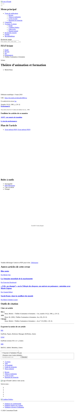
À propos (14, 24)
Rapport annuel (13, 31)
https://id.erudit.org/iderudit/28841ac (16, 98)
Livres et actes (13, 19)
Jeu (6, 53)
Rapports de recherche (15, 20)
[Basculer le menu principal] (1, 5)
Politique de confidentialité (13, 404)
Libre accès (12, 29)
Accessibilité (8, 365)
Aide (6, 363)
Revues (11, 15)
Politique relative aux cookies (14, 405)
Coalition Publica (14, 27)
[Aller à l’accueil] (6, 1)
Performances (9, 55)
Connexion (8, 22)
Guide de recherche (11, 367)
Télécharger (34, 262)
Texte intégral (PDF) (11, 129)
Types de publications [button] (11, 13)
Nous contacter (9, 369)
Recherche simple (6, 39)
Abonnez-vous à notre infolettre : (12, 355)
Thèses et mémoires (15, 17)
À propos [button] (8, 24)
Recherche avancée (11, 33)
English (7, 34)
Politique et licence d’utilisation (14, 407)
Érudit (10, 26)
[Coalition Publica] (7, 399)
